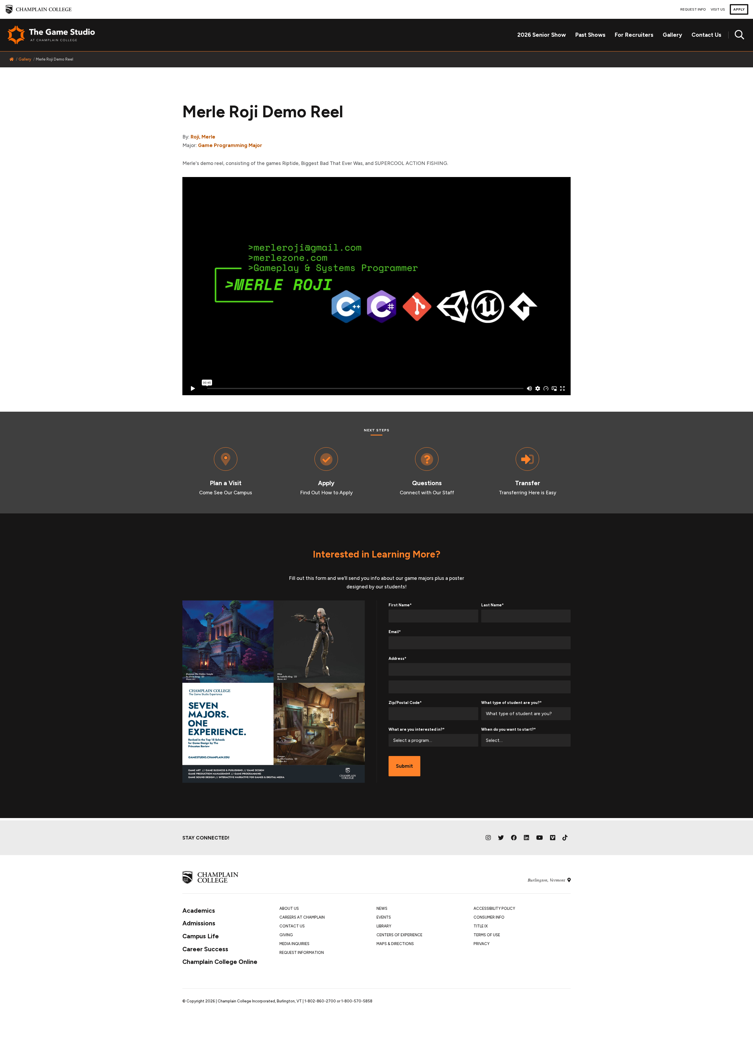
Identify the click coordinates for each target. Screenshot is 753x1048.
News (381, 908)
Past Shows (590, 34)
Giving (286, 935)
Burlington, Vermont (547, 880)
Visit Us (718, 9)
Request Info (693, 9)
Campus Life (200, 936)
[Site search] (737, 35)
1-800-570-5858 (356, 1001)
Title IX (481, 926)
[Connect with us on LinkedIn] (526, 837)
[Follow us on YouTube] (539, 837)
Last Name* (492, 605)
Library (383, 926)
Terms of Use (487, 935)
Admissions (198, 923)
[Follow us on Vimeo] (552, 837)
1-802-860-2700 (320, 1001)
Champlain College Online (219, 961)
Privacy (481, 944)
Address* (397, 658)
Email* (395, 632)
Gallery (672, 34)
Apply (739, 9)
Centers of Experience (399, 935)
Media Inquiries (294, 944)
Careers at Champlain (302, 917)
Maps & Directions (395, 944)
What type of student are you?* (511, 702)
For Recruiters (634, 34)
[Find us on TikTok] (565, 837)
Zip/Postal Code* (405, 702)
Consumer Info (489, 917)
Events (383, 917)
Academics (198, 910)
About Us (289, 908)
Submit (404, 766)
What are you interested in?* (416, 729)
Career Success (205, 949)
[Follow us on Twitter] (501, 837)
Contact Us (706, 34)
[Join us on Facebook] (514, 837)
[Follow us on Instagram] (488, 837)
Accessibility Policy (494, 908)
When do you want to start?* (508, 729)
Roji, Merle (203, 137)
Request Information (301, 952)
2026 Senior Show (541, 34)
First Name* (400, 605)
